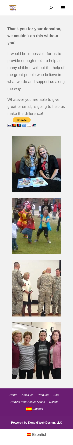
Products (43, 394)
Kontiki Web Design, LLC (45, 422)
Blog (56, 394)
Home (13, 394)
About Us (27, 394)
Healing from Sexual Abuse (28, 401)
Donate (53, 401)
